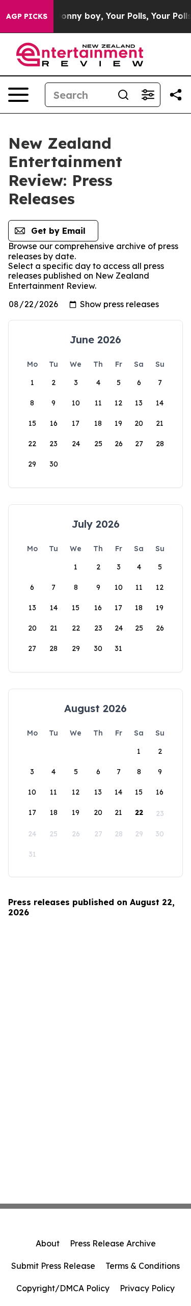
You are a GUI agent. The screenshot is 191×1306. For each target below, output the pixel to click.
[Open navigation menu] (18, 95)
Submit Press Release (53, 1266)
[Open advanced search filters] (147, 94)
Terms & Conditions (142, 1266)
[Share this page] (176, 95)
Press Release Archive (113, 1243)
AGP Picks (26, 16)
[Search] (123, 94)
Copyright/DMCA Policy (63, 1288)
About (48, 1243)
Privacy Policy (147, 1288)
